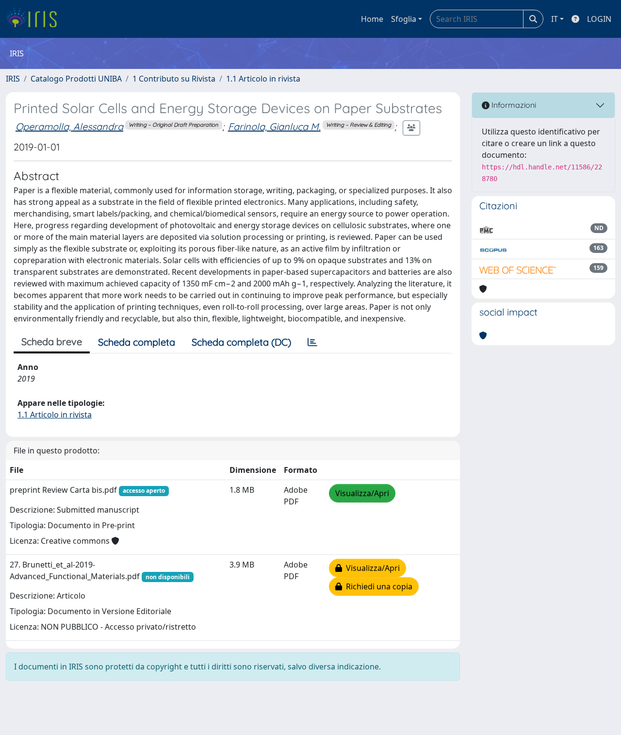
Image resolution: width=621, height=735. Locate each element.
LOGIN (599, 19)
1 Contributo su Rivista (173, 78)
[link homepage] (35, 19)
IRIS (13, 78)
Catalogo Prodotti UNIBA (76, 78)
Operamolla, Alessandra (69, 126)
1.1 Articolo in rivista (263, 78)
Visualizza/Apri (362, 493)
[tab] (312, 342)
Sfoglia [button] (403, 19)
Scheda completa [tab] (136, 342)
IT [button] (554, 19)
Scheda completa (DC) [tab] (241, 342)
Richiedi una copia (377, 586)
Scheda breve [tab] (51, 341)
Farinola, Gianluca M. (274, 126)
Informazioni (513, 105)
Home (372, 19)
